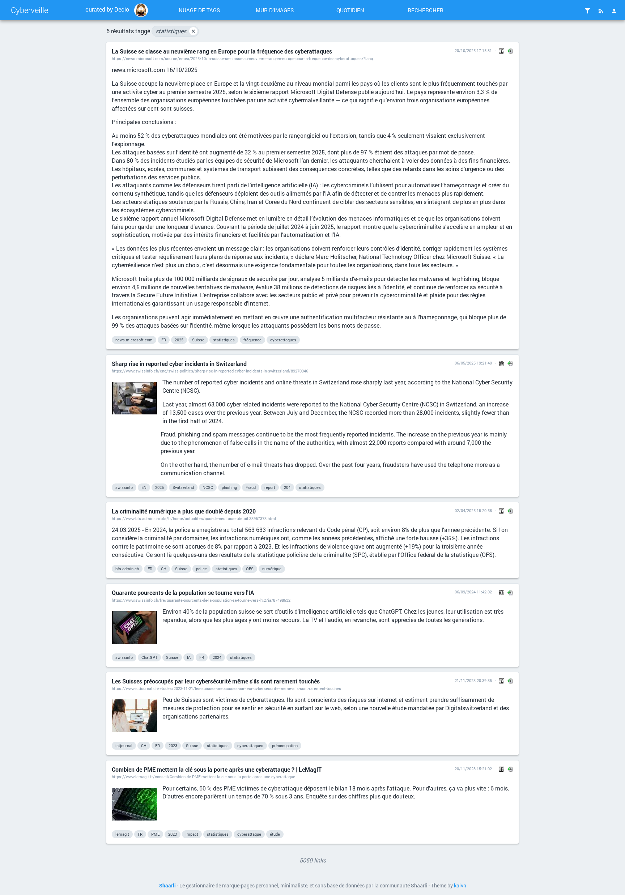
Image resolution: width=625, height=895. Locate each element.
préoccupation (285, 745)
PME (155, 834)
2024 (217, 657)
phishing (229, 487)
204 (287, 487)
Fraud (251, 487)
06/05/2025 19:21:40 (473, 363)
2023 (173, 745)
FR (163, 339)
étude (275, 834)
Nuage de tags (199, 10)
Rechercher (425, 10)
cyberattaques (283, 339)
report (269, 487)
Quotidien (350, 10)
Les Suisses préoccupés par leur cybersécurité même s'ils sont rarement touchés (216, 681)
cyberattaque (249, 834)
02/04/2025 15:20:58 (473, 510)
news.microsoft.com (134, 339)
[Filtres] (587, 10)
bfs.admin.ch (127, 568)
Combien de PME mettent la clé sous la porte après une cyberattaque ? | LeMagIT (217, 769)
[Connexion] (614, 10)
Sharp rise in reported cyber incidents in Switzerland (179, 363)
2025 (179, 339)
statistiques (176, 31)
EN (143, 487)
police (201, 568)
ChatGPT (149, 657)
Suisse (198, 339)
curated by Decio (107, 9)
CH (163, 568)
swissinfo (124, 487)
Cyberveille (29, 10)
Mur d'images (275, 10)
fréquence (252, 339)
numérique (271, 568)
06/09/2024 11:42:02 (473, 591)
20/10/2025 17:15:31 (473, 50)
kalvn (460, 885)
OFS (250, 568)
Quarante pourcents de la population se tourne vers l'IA (183, 592)
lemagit (122, 834)
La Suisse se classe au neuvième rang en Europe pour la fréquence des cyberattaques (222, 51)
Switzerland (183, 487)
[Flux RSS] (600, 10)
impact (192, 834)
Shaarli (167, 885)
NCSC (208, 487)
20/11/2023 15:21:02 (473, 768)
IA (189, 657)
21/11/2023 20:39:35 (473, 680)
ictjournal (123, 745)
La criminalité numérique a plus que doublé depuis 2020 (184, 511)
